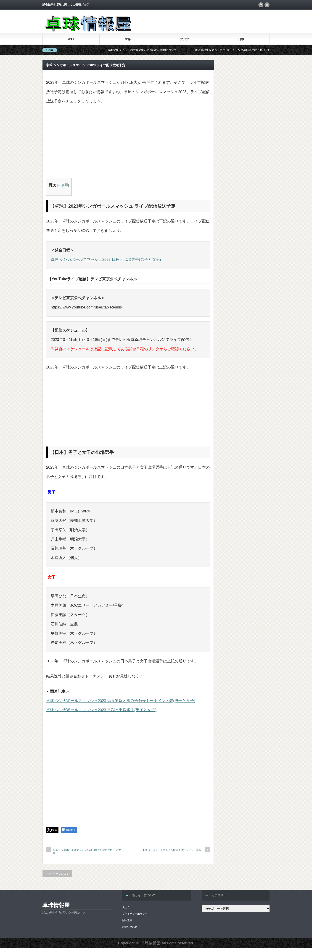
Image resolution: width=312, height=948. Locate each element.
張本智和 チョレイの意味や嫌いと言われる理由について (125, 50)
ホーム (126, 907)
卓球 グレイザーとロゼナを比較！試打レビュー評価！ (172, 850)
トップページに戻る (57, 873)
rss (260, 4)
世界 (128, 39)
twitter (267, 4)
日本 (241, 39)
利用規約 (127, 920)
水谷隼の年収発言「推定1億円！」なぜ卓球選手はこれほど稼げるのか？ (222, 50)
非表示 (63, 185)
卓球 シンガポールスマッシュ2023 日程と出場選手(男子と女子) (106, 259)
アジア (184, 39)
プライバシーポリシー (134, 913)
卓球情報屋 (56, 905)
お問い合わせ (129, 926)
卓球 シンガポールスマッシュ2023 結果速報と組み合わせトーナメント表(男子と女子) (120, 701)
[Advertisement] (128, 144)
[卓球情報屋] (87, 30)
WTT (71, 39)
